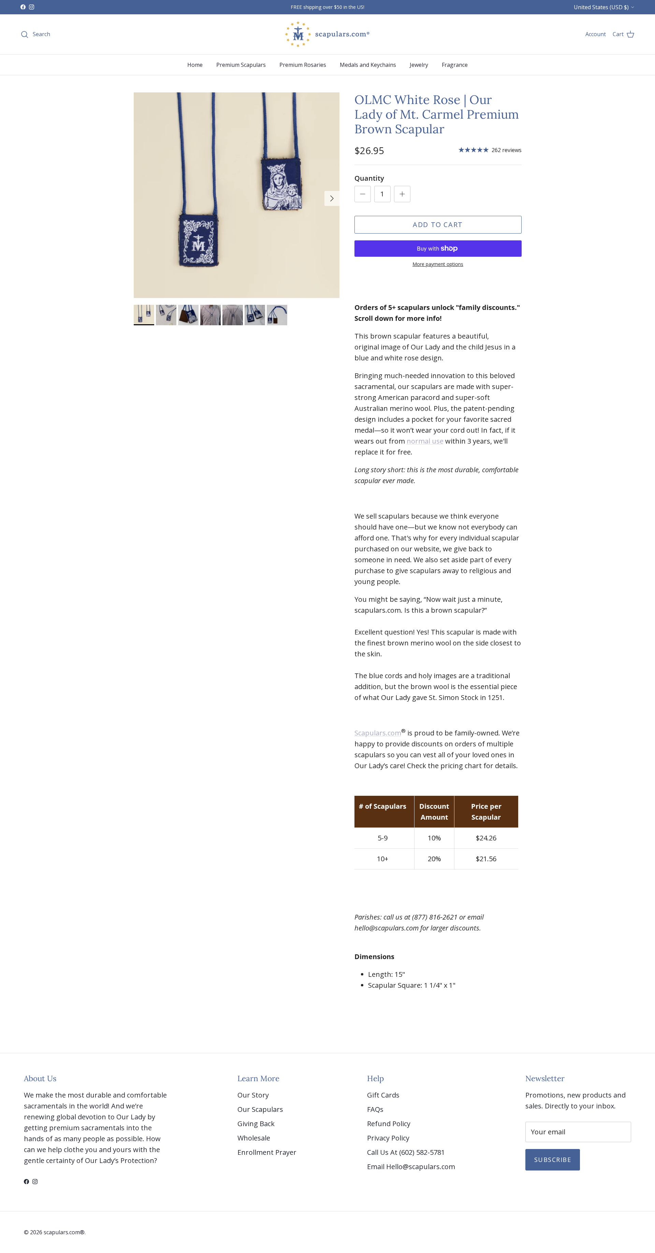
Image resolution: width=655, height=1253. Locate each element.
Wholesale (253, 1138)
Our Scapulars (260, 1109)
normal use (425, 441)
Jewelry (419, 65)
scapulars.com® (64, 1232)
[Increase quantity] (402, 194)
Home (195, 65)
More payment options (437, 264)
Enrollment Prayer (266, 1152)
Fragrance (455, 65)
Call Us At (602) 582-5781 (406, 1152)
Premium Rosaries (302, 65)
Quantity (369, 178)
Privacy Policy (388, 1138)
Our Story (253, 1095)
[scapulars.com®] (327, 34)
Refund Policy (388, 1123)
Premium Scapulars (241, 65)
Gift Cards (383, 1095)
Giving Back (256, 1123)
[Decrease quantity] (362, 194)
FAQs (375, 1109)
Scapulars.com (377, 732)
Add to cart (438, 224)
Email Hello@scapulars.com (411, 1166)
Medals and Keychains (368, 65)
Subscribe (552, 1159)
